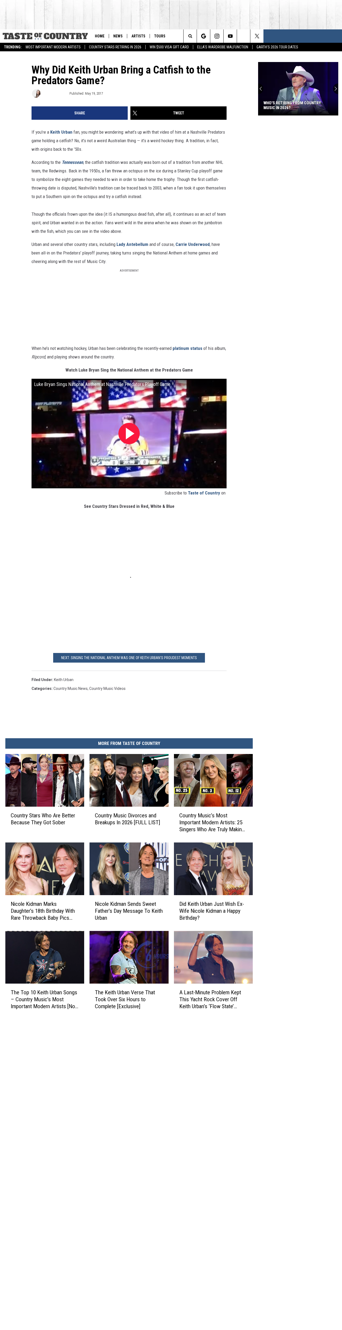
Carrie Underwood (193, 244)
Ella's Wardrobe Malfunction (222, 47)
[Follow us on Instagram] (216, 36)
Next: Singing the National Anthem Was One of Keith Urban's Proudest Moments (129, 658)
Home (99, 36)
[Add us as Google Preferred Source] (203, 36)
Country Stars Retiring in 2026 (115, 47)
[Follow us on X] (256, 36)
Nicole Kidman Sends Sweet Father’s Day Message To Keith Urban (129, 911)
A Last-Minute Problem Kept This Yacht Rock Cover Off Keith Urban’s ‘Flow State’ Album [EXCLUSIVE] (210, 999)
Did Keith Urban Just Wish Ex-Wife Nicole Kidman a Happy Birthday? (211, 911)
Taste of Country (204, 493)
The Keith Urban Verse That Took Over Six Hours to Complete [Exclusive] (125, 999)
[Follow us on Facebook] (243, 36)
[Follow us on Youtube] (230, 36)
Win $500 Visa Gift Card (169, 47)
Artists (138, 36)
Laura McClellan (54, 93)
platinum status (188, 348)
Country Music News (70, 688)
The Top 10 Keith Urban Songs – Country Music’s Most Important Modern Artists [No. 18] (44, 999)
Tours (159, 36)
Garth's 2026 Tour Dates (277, 47)
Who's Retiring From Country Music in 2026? (292, 105)
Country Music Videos (107, 688)
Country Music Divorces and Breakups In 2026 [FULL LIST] (127, 819)
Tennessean (72, 162)
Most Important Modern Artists (53, 47)
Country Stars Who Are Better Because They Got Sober (43, 819)
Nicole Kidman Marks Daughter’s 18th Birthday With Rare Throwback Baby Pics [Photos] (43, 911)
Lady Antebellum (132, 244)
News (118, 36)
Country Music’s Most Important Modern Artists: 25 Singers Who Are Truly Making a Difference (211, 822)
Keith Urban (61, 132)
